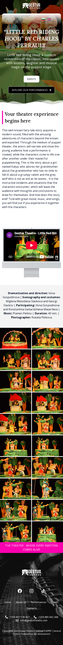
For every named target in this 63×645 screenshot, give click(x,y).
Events (54, 602)
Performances (38, 602)
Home (7, 602)
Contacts (31, 608)
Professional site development (35, 634)
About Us (21, 602)
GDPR (48, 631)
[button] (16, 19)
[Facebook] (19, 590)
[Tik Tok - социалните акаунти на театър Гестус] (43, 590)
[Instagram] (31, 590)
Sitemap (40, 631)
